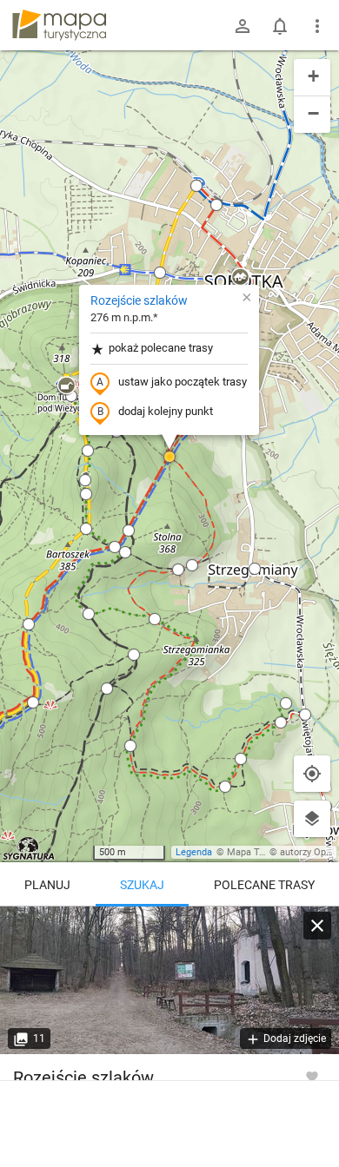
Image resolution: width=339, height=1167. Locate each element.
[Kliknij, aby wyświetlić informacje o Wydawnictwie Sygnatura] (29, 848)
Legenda (194, 852)
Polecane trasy (264, 885)
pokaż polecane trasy (161, 347)
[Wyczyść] (317, 926)
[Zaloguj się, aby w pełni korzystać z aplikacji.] (312, 1076)
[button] (196, 186)
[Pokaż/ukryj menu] (317, 26)
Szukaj (142, 885)
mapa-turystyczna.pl (59, 25)
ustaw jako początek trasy (182, 381)
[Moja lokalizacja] (312, 773)
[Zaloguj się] (242, 26)
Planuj (47, 885)
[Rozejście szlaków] (169, 980)
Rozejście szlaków (139, 300)
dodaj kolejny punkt (165, 411)
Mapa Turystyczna (266, 852)
